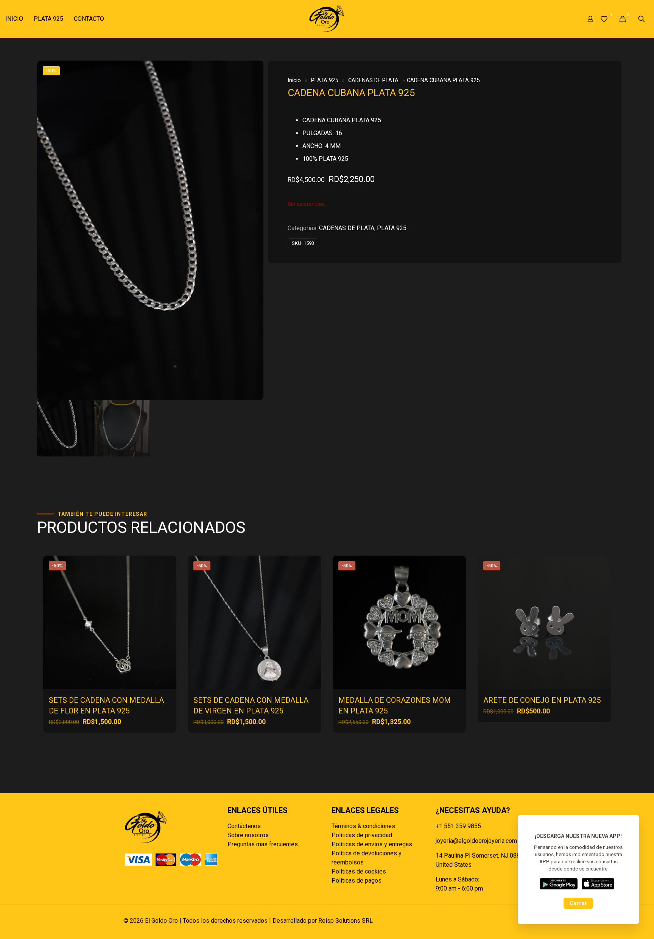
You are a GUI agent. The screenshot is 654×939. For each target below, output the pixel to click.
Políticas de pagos (357, 880)
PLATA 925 (324, 80)
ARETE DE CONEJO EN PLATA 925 (542, 700)
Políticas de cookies (359, 871)
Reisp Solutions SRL (345, 920)
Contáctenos (244, 826)
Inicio (294, 80)
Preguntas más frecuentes (262, 844)
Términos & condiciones (363, 826)
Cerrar (578, 903)
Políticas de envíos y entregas (372, 844)
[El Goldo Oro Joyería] (327, 19)
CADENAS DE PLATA (373, 80)
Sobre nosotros (248, 835)
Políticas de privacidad (362, 835)
